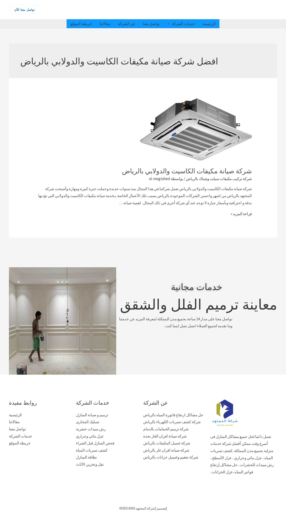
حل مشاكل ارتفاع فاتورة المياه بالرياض (173, 414)
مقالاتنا (105, 23)
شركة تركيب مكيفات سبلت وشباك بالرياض (219, 178)
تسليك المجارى (87, 421)
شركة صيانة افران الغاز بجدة (165, 436)
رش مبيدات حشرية (91, 429)
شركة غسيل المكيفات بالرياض (166, 443)
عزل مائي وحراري (90, 436)
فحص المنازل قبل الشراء (95, 443)
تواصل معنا (151, 23)
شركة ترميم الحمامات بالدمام (166, 429)
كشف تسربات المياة (91, 450)
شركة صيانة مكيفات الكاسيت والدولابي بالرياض (187, 170)
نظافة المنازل (86, 457)
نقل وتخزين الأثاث (90, 464)
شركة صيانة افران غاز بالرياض (166, 450)
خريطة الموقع (81, 23)
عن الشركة (126, 23)
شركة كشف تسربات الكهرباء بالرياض (172, 421)
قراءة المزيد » (241, 213)
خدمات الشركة (183, 23)
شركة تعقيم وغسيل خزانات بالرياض (170, 457)
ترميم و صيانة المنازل (92, 414)
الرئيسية (209, 23)
